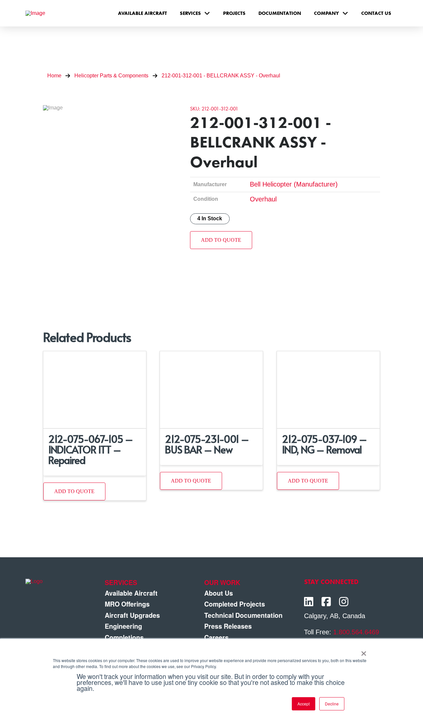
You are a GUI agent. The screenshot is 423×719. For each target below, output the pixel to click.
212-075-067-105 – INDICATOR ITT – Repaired (90, 449)
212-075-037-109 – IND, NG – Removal (324, 444)
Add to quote (221, 240)
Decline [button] (332, 703)
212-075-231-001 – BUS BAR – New (207, 444)
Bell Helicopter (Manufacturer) (294, 184)
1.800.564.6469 (356, 632)
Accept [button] (303, 703)
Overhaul (263, 199)
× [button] (363, 651)
